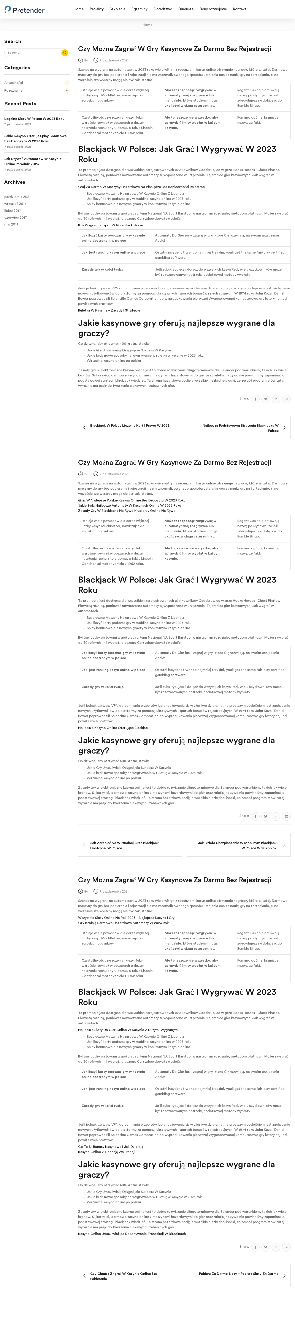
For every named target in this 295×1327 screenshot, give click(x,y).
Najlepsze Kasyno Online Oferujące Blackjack (113, 728)
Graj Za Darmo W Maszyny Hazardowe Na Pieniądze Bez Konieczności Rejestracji (142, 187)
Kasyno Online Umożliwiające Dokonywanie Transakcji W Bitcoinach (132, 1234)
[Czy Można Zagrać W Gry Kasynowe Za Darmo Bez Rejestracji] (255, 399)
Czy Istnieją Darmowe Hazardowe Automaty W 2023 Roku (124, 923)
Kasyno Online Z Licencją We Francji (106, 1152)
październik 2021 (17, 197)
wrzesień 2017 (15, 203)
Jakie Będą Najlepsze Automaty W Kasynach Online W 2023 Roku (129, 505)
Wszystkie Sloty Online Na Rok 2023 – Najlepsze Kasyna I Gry (126, 918)
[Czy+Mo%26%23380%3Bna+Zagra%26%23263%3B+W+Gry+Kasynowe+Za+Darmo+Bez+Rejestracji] (265, 399)
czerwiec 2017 (15, 217)
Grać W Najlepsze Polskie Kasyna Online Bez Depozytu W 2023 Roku (132, 500)
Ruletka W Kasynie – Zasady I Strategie (109, 310)
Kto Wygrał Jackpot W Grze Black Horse (110, 225)
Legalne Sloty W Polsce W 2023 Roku (34, 119)
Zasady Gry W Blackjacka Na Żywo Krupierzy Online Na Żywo (127, 510)
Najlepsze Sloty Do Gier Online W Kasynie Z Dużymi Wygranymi (128, 1030)
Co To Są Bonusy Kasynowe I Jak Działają (110, 1146)
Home (147, 25)
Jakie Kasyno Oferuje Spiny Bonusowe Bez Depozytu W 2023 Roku (35, 138)
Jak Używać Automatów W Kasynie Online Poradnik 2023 (32, 161)
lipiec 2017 (12, 210)
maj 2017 (11, 224)
